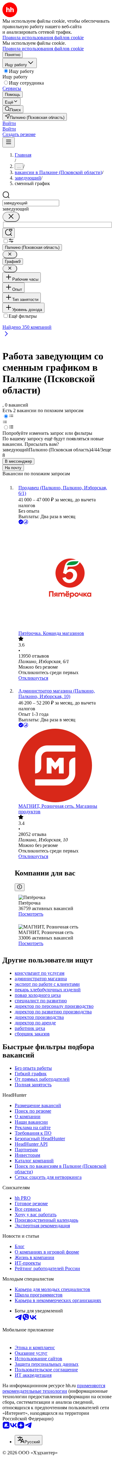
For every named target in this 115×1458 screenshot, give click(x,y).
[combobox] (30, 203)
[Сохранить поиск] (8, 233)
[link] (12, 109)
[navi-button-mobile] (8, 142)
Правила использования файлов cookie (43, 48)
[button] (9, 123)
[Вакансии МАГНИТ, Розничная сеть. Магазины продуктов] (63, 766)
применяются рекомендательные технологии (53, 1388)
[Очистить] (11, 217)
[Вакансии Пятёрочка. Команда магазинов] (63, 578)
